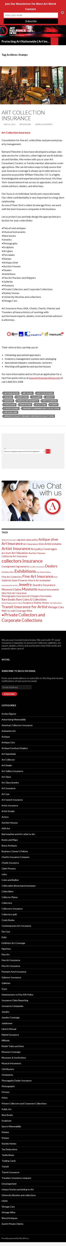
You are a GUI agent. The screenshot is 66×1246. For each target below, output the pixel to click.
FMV (56, 577)
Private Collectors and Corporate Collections (24, 1103)
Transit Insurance (10, 1172)
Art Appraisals (9, 754)
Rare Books (7, 1115)
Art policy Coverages (44, 549)
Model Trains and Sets (13, 1046)
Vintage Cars (10, 412)
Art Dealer (7, 765)
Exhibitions (22, 397)
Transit (5, 1166)
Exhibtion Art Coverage (13, 943)
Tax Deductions (56, 603)
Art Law (5, 794)
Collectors (7, 903)
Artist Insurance (16, 548)
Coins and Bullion (10, 880)
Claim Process (9, 868)
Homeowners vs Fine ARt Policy (17, 994)
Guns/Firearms (20, 580)
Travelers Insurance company (16, 1178)
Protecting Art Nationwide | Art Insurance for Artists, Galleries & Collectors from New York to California (26, 41)
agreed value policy (27, 539)
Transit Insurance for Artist (24, 606)
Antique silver (11, 393)
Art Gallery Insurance (12, 771)
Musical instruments (27, 401)
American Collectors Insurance (17, 725)
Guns (4, 988)
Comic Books (8, 920)
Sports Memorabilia (11, 1126)
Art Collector (8, 759)
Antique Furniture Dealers (15, 748)
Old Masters (8, 1069)
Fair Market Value (43, 572)
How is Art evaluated (39, 580)
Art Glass (6, 776)
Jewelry (50, 397)
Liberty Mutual (9, 1029)
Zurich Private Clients (12, 1223)
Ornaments (7, 1074)
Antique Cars (8, 742)
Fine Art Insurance (37, 576)
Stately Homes (11, 408)
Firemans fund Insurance (14, 971)
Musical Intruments (11, 1063)
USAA (5, 1201)
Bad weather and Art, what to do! (18, 834)
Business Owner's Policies (15, 851)
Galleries (36, 397)
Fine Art (6, 954)
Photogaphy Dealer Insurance (17, 1080)
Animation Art (9, 731)
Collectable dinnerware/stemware (19, 885)
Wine (29, 610)
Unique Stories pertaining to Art (18, 1189)
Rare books (25, 405)
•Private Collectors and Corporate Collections (29, 416)
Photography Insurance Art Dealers (21, 596)
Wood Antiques (9, 1218)
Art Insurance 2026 (33, 544)
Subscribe (9, 694)
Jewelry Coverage (11, 1017)
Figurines (6, 948)
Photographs (50, 401)
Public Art (7, 1109)
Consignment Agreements (15, 566)
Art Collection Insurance (23, 115)
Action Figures (9, 713)
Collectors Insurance (12, 908)
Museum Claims (11, 589)
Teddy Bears (8, 1155)
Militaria (5, 1040)
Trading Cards (9, 1160)
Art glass (28, 393)
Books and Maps (10, 839)
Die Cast (6, 931)
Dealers (8, 397)
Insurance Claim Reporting (15, 1000)
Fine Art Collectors (12, 576)
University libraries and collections (41, 408)
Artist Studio (8, 811)
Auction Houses (45, 393)
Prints (5, 1097)
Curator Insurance (37, 567)
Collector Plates (10, 897)
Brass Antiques (9, 845)
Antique (6, 736)
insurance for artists (10, 585)
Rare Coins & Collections (31, 599)
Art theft (6, 553)
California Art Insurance (14, 556)
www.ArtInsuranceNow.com (44, 377)
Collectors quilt (9, 914)
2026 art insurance (9, 540)
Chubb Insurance (10, 862)
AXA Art (6, 828)
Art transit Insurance (12, 799)
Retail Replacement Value (12, 603)
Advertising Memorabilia (14, 719)
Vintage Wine (8, 1212)
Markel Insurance (10, 1034)
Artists (5, 817)
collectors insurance (22, 561)
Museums (8, 401)
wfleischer (25, 124)
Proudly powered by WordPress (15, 1238)
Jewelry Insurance (43, 585)
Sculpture (41, 405)
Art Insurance (12, 543)
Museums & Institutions (14, 1057)
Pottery (5, 1092)
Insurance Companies (12, 1006)
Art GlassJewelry (10, 782)
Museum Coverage (11, 1052)
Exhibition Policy (8, 572)
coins (4, 874)
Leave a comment (44, 124)
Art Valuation (20, 553)
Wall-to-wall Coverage (14, 610)
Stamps (53, 405)
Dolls (4, 937)
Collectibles (7, 891)
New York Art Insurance (14, 593)
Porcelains (9, 405)
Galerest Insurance (11, 977)
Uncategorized (9, 1183)
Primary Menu (62, 41)
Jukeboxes (7, 1023)
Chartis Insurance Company (15, 857)
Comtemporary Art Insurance (16, 925)
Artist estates (53, 544)
